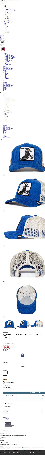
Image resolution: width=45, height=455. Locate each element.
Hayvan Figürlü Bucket (9, 11)
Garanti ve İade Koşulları (9, 425)
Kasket (6, 15)
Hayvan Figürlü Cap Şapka (7, 22)
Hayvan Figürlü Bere (8, 13)
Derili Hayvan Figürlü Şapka (10, 9)
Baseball (6, 12)
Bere (5, 28)
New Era (4, 72)
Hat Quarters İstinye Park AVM (10, 431)
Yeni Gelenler (7, 7)
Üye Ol (1, 39)
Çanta (6, 30)
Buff (3, 33)
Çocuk (6, 29)
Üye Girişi (2, 38)
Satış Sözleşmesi (8, 424)
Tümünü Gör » (7, 18)
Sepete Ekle (5, 375)
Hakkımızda (7, 428)
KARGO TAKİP (3, 1)
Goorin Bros (5, 53)
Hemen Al (5, 379)
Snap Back (7, 31)
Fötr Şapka (7, 14)
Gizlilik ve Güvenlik (8, 426)
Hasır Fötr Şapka (8, 17)
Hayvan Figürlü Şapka (9, 8)
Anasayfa (4, 5)
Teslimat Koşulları (8, 422)
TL (1, 37)
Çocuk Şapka (7, 16)
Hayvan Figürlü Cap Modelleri (10, 10)
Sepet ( (2, 35)
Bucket (6, 27)
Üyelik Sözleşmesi (8, 423)
